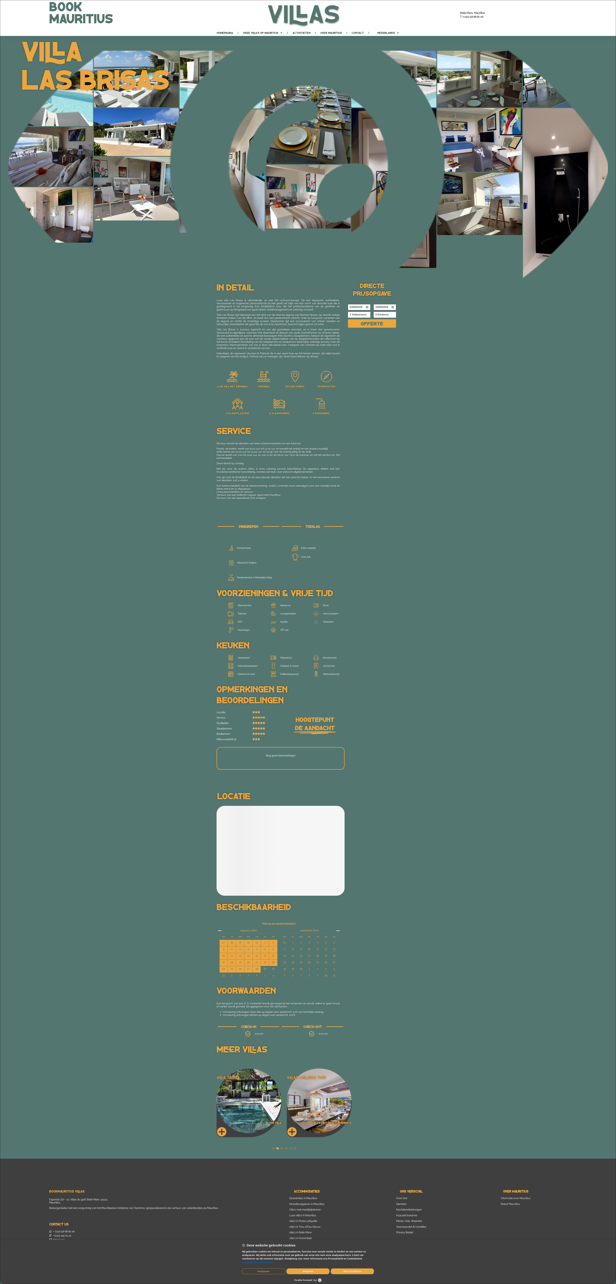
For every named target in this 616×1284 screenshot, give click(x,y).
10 (309, 949)
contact (358, 32)
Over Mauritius (331, 32)
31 (223, 976)
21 (284, 962)
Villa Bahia (297, 1077)
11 (317, 949)
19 (326, 956)
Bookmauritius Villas (67, 1191)
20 (334, 956)
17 (309, 956)
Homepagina (225, 32)
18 (317, 956)
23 (301, 962)
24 (309, 962)
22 (292, 962)
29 (265, 969)
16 (301, 956)
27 (334, 962)
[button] (273, 1148)
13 (334, 949)
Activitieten (301, 32)
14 (284, 956)
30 (273, 969)
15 (292, 956)
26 (326, 962)
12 (326, 949)
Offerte (372, 323)
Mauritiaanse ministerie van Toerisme (123, 1208)
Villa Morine (229, 1077)
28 (284, 969)
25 (317, 962)
